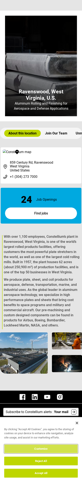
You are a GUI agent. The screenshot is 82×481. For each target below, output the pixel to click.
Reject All (41, 461)
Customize (41, 448)
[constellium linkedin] (35, 397)
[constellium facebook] (22, 397)
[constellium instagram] (60, 397)
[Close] (77, 423)
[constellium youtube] (47, 397)
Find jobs (41, 213)
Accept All (41, 473)
